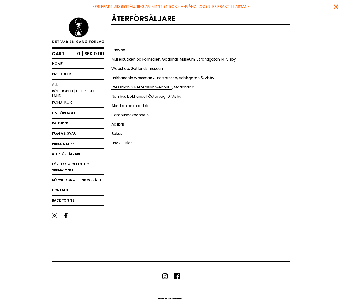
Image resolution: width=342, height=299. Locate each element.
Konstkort (63, 102)
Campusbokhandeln (130, 115)
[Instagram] (54, 215)
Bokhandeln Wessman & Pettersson (144, 78)
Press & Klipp (63, 143)
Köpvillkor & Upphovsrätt (76, 180)
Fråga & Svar (64, 133)
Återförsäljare (66, 154)
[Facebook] (66, 215)
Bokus (116, 133)
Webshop (120, 68)
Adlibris (118, 124)
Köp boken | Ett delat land (73, 93)
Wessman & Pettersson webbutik (141, 87)
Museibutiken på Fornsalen (135, 59)
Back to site (63, 200)
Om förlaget (64, 113)
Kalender (60, 123)
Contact (60, 190)
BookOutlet (121, 143)
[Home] (78, 30)
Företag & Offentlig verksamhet (70, 167)
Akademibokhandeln (130, 105)
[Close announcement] (336, 6)
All (55, 84)
